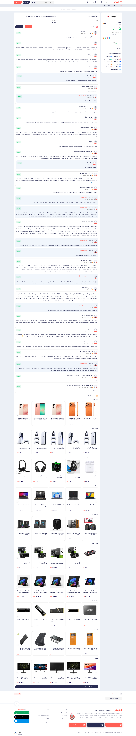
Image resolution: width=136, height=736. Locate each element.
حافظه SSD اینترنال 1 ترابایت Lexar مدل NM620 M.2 (74, 620)
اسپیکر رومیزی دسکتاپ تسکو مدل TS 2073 (91, 534)
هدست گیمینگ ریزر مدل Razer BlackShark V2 (57, 476)
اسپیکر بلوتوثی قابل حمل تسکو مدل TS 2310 (57, 534)
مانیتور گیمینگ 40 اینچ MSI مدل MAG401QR (40, 677)
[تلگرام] (109, 38)
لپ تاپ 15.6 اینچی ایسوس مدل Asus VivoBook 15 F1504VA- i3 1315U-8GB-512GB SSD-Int (90, 505)
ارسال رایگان (108, 56)
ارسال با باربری (116, 66)
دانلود (22, 709)
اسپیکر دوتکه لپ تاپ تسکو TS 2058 (41, 534)
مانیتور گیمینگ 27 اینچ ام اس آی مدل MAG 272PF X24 (23, 677)
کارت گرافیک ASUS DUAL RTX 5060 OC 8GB (74, 563)
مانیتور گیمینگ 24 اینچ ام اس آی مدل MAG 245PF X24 (73, 677)
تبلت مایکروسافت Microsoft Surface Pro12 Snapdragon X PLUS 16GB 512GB (90, 591)
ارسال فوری (117, 59)
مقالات (99, 2)
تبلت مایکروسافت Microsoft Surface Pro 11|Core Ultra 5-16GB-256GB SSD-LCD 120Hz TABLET (57, 591)
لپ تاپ (96, 486)
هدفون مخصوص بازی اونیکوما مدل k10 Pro (74, 476)
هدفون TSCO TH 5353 (92, 476)
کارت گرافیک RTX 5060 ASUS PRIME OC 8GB (24, 563)
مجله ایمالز (46, 712)
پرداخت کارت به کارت (115, 69)
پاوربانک (96, 629)
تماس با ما (46, 722)
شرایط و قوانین (45, 718)
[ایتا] (103, 38)
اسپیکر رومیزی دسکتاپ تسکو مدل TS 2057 (24, 534)
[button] (96, 415)
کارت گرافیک (95, 543)
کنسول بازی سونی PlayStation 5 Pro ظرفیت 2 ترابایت (73, 448)
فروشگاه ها (64, 715)
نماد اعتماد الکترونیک (116, 42)
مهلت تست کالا (107, 61)
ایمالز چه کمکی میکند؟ (62, 712)
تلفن (97, 20)
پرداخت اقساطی (116, 61)
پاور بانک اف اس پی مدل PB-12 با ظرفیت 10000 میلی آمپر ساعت (90, 649)
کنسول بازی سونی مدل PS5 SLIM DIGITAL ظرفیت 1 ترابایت (90, 448)
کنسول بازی (95, 428)
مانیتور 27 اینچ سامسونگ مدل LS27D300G (57, 677)
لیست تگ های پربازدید (114, 698)
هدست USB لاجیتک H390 (25, 476)
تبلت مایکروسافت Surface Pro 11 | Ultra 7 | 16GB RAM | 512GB (40, 591)
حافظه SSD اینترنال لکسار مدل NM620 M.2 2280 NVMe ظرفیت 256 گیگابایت (57, 620)
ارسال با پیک (117, 64)
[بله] (105, 38)
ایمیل (120, 52)
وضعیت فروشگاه (117, 27)
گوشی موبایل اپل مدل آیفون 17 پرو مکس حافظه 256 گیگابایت (90, 419)
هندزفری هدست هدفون (92, 457)
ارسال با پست (107, 64)
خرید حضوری (116, 56)
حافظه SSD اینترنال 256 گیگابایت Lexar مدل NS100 (90, 620)
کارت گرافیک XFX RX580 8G (91, 562)
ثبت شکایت (19, 26)
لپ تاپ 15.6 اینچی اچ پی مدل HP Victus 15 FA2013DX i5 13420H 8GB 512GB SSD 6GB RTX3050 (73, 505)
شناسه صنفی (118, 47)
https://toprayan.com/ (92, 16)
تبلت (97, 572)
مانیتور (96, 658)
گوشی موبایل (95, 399)
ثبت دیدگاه (28, 26)
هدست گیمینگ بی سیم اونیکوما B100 (40, 476)
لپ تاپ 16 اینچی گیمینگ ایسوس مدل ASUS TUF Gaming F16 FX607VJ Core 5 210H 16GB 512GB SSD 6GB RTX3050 (40, 505)
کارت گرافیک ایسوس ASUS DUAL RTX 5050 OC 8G (40, 563)
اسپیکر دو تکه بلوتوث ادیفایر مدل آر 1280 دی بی (73, 534)
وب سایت (96, 15)
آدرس (55, 15)
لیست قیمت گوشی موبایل (43, 715)
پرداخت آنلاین (107, 66)
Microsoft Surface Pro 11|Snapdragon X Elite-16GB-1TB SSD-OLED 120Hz (74, 591)
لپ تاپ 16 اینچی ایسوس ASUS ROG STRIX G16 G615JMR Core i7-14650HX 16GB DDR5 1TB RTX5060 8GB (23, 505)
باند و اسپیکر (95, 514)
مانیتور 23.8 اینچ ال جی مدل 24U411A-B (91, 677)
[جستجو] (32, 2)
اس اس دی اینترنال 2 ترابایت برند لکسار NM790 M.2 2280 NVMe (40, 620)
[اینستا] (107, 38)
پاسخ (18, 32)
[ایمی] (72, 716)
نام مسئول (54, 20)
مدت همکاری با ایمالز (116, 32)
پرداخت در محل (107, 59)
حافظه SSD (95, 601)
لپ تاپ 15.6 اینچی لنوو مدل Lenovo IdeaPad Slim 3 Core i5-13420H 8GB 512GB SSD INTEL (57, 505)
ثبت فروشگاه (64, 718)
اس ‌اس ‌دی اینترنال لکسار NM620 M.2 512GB (23, 620)
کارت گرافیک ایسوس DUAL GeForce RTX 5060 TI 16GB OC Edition (57, 563)
